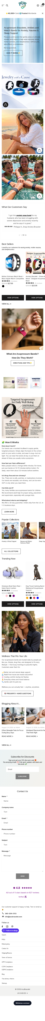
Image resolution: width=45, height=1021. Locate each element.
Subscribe (22, 776)
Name (4, 796)
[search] (7, 5)
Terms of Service (7, 957)
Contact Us (5, 948)
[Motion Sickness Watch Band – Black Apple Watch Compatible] (13, 263)
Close (42, 13)
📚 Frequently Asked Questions (17, 693)
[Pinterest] (12, 926)
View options (13, 298)
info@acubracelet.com (13, 917)
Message (6, 851)
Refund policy (6, 944)
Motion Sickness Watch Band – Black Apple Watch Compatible (13, 277)
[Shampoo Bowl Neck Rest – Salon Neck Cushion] (13, 572)
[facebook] (2, 926)
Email (4, 818)
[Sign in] (38, 5)
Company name (8, 807)
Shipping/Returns (7, 953)
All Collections (11, 551)
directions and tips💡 (22, 363)
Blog (3, 974)
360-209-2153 (10, 913)
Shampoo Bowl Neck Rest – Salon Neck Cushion (11, 587)
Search (4, 935)
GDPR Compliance (7, 969)
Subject (4, 840)
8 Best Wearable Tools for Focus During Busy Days (13, 723)
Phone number (7, 829)
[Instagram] (7, 926)
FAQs (3, 939)
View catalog (3, 5)
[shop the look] (5, 104)
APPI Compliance (7, 962)
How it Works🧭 (13, 53)
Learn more (9, 512)
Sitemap (4, 983)
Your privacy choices (8, 978)
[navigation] (19, 235)
